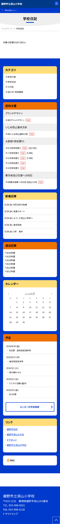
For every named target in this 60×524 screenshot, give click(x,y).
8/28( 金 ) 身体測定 (13, 224)
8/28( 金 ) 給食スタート (15, 211)
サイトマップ (11, 514)
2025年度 (10, 256)
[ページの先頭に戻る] (56, 520)
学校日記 (12, 81)
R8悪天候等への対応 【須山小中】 (25, 182)
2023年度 (10, 263)
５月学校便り (16, 163)
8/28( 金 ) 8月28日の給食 (16, 204)
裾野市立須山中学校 (16, 445)
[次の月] (51, 293)
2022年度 (10, 267)
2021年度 (10, 271)
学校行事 (12, 76)
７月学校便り (20, 153)
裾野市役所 (12, 429)
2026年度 (10, 252)
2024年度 (10, 260)
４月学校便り (16, 168)
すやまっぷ (11, 439)
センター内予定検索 (29, 406)
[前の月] (8, 293)
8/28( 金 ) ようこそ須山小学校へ (19, 218)
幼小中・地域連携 (15, 91)
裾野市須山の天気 (15, 434)
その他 (11, 86)
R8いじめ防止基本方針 (20, 134)
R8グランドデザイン (19, 120)
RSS (12, 460)
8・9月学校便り (22, 148)
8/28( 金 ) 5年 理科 (14, 231)
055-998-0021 (17, 505)
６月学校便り (20, 158)
